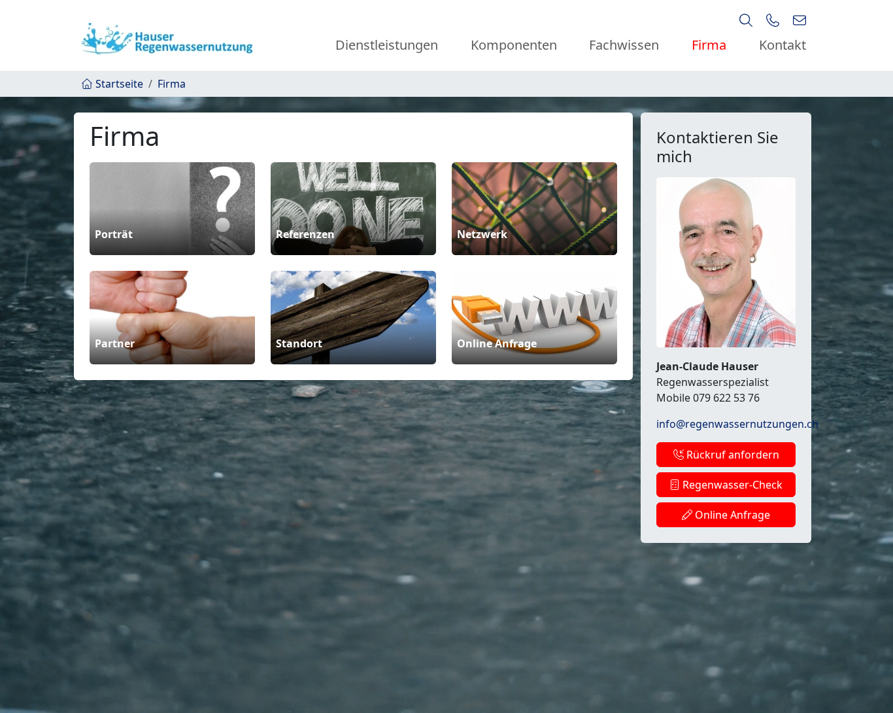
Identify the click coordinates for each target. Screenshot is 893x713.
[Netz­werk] (534, 207)
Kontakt (782, 45)
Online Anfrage (731, 515)
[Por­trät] (172, 207)
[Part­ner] (172, 316)
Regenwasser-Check (731, 485)
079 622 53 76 (726, 398)
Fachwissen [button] (624, 45)
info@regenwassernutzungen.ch (737, 424)
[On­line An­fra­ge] (534, 316)
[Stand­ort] (353, 316)
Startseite (119, 84)
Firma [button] (709, 45)
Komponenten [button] (514, 45)
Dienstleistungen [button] (386, 45)
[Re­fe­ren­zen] (353, 207)
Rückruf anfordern (731, 454)
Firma (172, 84)
